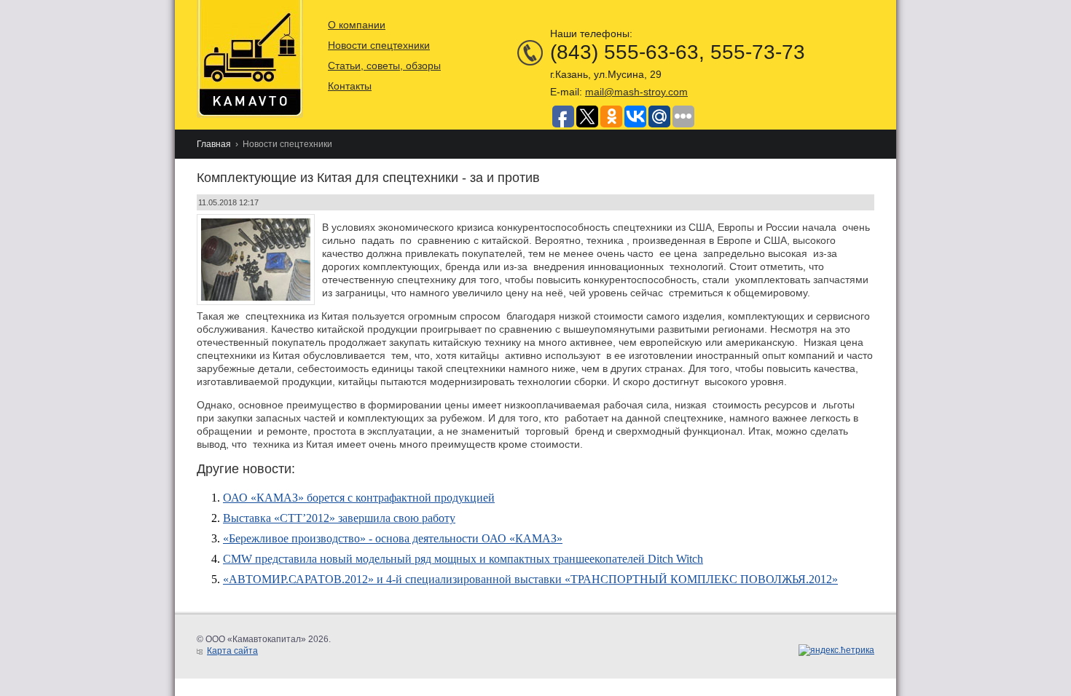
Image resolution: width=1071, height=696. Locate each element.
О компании (356, 25)
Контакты (350, 86)
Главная (214, 144)
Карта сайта (232, 651)
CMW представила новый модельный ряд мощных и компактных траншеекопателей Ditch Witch (463, 559)
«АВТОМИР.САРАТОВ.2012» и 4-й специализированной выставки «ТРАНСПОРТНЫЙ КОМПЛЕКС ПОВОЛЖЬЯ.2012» (530, 579)
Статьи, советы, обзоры (384, 65)
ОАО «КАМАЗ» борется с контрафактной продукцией (359, 497)
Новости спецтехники (379, 45)
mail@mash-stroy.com (636, 92)
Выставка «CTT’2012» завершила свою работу (339, 518)
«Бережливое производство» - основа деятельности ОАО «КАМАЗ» (392, 538)
